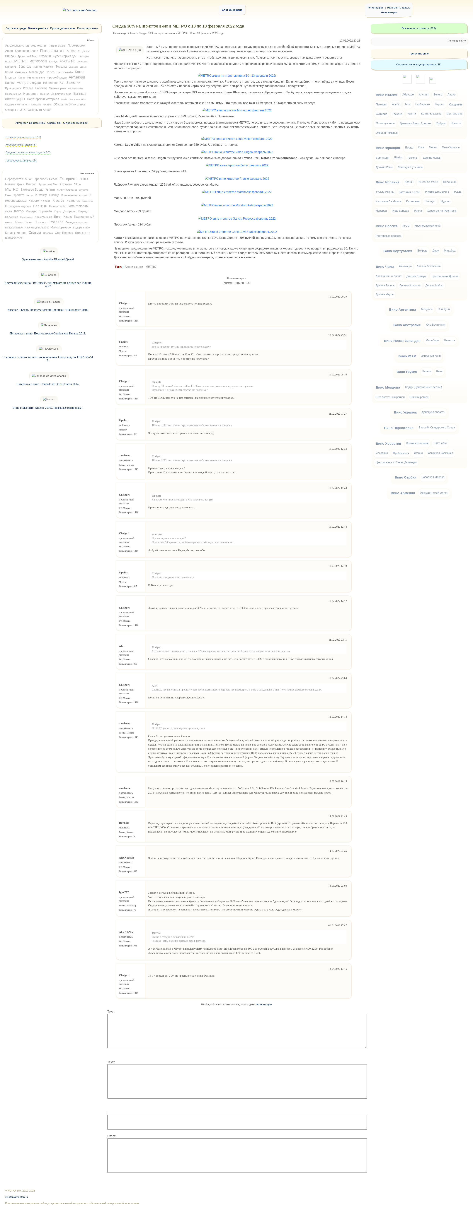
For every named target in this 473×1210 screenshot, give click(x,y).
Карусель (10, 66)
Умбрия (440, 123)
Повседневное (14, 227)
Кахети (426, 371)
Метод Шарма (24, 222)
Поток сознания (75, 88)
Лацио (451, 94)
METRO (151, 266)
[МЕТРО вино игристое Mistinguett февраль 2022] (237, 110)
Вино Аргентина (402, 309)
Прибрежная (401, 453)
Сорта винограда (16, 28)
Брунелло (73, 67)
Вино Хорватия (388, 443)
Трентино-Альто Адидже (415, 123)
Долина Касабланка (429, 266)
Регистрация (375, 7)
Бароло (83, 67)
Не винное (50, 82)
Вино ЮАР (407, 356)
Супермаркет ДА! (64, 56)
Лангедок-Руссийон (410, 167)
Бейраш (422, 250)
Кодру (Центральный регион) (423, 387)
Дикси (85, 50)
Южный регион (419, 397)
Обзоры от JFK (15, 109)
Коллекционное (15, 232)
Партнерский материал (43, 99)
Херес (21, 77)
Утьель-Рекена (385, 191)
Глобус (53, 61)
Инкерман (21, 72)
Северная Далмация (440, 453)
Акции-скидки (134, 266)
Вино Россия (386, 226)
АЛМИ (64, 99)
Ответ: (111, 1136)
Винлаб (10, 56)
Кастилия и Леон (409, 192)
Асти (407, 104)
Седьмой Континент (17, 104)
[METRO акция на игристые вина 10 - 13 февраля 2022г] (237, 75)
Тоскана (61, 66)
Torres (50, 72)
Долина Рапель (385, 285)
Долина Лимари (416, 276)
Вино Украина (405, 412)
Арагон (409, 181)
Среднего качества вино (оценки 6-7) (28, 152)
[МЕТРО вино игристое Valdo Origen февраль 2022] (237, 152)
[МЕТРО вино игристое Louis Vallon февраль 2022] (237, 138)
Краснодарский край (427, 225)
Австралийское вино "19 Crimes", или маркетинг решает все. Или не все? (47, 284)
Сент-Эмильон (451, 147)
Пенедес (430, 201)
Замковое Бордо (32, 189)
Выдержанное (81, 227)
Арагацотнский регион (434, 492)
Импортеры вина (87, 28)
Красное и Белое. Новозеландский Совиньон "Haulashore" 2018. (47, 309)
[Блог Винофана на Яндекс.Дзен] (420, 82)
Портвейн (45, 211)
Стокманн (36, 105)
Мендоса (427, 309)
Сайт (62, 83)
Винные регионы (38, 28)
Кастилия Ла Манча (388, 201)
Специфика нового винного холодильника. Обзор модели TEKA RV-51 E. (48, 359)
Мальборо (432, 340)
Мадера (10, 77)
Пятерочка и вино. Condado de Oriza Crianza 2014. (47, 384)
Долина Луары (432, 157)
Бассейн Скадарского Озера (437, 427)
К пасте (34, 200)
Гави (8, 195)
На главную (120, 33)
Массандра (36, 72)
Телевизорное (57, 88)
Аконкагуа (405, 266)
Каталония (413, 201)
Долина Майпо (434, 285)
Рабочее (41, 88)
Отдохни (45, 56)
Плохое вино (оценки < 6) (21, 159)
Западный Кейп (431, 355)
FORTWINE (67, 61)
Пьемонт (381, 104)
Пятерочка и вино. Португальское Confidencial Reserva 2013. (48, 333)
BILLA (8, 61)
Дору (436, 250)
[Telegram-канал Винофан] (407, 82)
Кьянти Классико (43, 66)
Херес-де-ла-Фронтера (441, 210)
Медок (433, 147)
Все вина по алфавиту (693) (419, 28)
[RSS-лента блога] (433, 82)
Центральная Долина (444, 276)
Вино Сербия (405, 477)
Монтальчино (454, 113)
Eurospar (84, 56)
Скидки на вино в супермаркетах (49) (418, 64)
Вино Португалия (397, 251)
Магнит (75, 50)
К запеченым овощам (74, 195)
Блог (133, 33)
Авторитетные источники (30, 122)
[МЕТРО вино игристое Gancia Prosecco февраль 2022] (237, 218)
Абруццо (408, 94)
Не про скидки (29, 83)
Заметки (73, 83)
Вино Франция (388, 148)
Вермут (83, 211)
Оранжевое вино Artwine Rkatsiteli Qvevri (48, 259)
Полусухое (11, 216)
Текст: (111, 1011)
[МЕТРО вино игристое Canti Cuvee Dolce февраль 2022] (237, 231)
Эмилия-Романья (387, 132)
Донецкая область (433, 411)
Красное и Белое (26, 50)
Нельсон (449, 340)
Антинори (77, 77)
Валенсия (449, 181)
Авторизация (389, 12)
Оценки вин (54, 122)
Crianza (34, 232)
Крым (9, 72)
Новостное (30, 93)
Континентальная (417, 443)
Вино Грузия (407, 372)
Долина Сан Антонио (388, 276)
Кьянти (50, 189)
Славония (382, 453)
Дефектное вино (61, 93)
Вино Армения (403, 493)
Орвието (18, 195)
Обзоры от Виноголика (69, 104)
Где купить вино (419, 53)
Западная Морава (433, 476)
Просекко (41, 222)
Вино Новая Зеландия (402, 341)
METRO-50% (38, 61)
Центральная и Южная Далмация (396, 462)
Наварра (381, 210)
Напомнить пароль (398, 7)
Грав (421, 147)
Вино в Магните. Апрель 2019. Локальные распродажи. (48, 407)
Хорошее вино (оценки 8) (21, 144)
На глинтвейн (65, 72)
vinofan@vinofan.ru (16, 1197)
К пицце (45, 200)
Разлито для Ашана (37, 227)
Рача (439, 371)
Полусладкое (26, 217)
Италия (28, 88)
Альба (395, 104)
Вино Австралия (407, 325)
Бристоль (24, 66)
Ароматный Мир (27, 56)
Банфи (10, 82)
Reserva (48, 232)
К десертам (87, 201)
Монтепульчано (385, 123)
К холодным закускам (18, 206)
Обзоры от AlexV (39, 109)
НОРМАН (47, 105)
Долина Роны (384, 167)
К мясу (41, 195)
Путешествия (13, 88)
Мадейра (449, 250)
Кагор (79, 72)
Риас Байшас (400, 210)
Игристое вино (36, 77)
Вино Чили (385, 267)
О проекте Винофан (75, 122)
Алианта (82, 61)
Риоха (418, 210)
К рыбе (58, 200)
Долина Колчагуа (410, 285)
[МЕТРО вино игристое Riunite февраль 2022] (237, 178)
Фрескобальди (57, 77)
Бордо (409, 147)
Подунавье (440, 443)
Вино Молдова (388, 387)
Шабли (398, 157)
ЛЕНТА (64, 50)
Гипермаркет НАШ (77, 99)
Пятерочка (49, 51)
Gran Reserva (64, 232)
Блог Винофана (232, 9)
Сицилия (381, 113)
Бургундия (382, 157)
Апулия (423, 94)
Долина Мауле (385, 294)
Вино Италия (386, 95)
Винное (44, 93)
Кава (67, 216)
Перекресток (76, 45)
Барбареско (422, 104)
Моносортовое (61, 227)
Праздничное (13, 93)
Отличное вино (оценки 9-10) (23, 137)
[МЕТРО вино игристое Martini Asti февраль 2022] (237, 192)
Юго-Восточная (435, 324)
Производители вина (62, 28)
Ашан (9, 50)
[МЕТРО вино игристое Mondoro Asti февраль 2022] (237, 205)
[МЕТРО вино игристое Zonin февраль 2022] (237, 165)
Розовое (57, 222)
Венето (437, 94)
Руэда (457, 191)
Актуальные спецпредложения (26, 45)
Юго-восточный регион (390, 397)
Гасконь (413, 157)
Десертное (69, 211)
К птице (54, 195)
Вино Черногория (399, 428)
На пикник (40, 206)
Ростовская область (388, 235)
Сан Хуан (444, 309)
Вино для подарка (77, 222)
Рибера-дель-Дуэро (437, 191)
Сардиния (455, 104)
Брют (57, 216)
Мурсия (445, 201)
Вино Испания (387, 182)
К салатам (73, 200)
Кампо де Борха (428, 181)
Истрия (418, 453)
